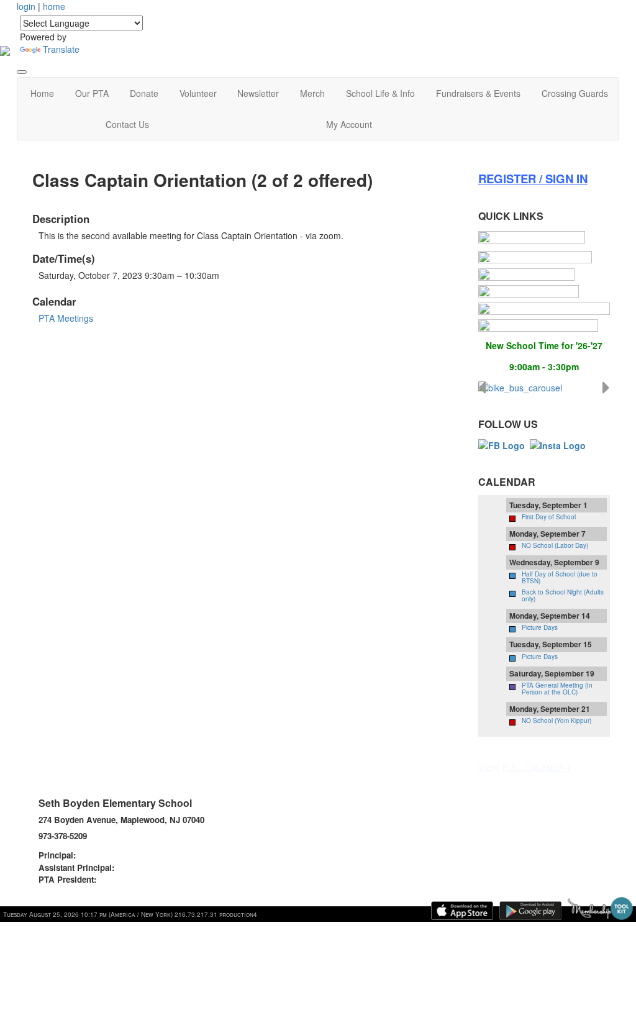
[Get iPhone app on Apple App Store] (462, 910)
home (54, 6)
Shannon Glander (112, 855)
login (26, 6)
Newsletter (258, 93)
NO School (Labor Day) (555, 545)
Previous (482, 388)
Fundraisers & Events (478, 93)
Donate (144, 93)
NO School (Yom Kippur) (556, 720)
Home (42, 93)
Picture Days (540, 627)
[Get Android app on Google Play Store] (530, 910)
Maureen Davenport (154, 867)
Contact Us (127, 124)
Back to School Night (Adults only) (563, 595)
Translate (61, 49)
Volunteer (198, 93)
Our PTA (92, 93)
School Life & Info (380, 93)
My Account (349, 124)
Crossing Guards (575, 93)
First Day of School (549, 516)
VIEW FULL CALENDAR (524, 767)
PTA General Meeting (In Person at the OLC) (557, 688)
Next (606, 388)
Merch (312, 93)
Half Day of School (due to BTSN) (559, 577)
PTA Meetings (66, 318)
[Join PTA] (531, 237)
